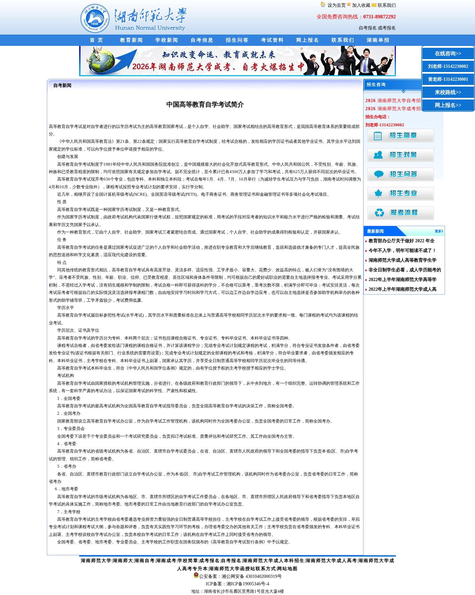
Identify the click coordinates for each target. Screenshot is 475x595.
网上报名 (308, 40)
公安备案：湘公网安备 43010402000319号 (240, 576)
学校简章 (188, 560)
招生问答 (237, 40)
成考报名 (387, 28)
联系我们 (386, 5)
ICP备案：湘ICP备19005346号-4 (237, 583)
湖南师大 (123, 560)
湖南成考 (166, 560)
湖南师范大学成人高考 (331, 560)
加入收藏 (361, 5)
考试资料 (272, 40)
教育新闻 (131, 40)
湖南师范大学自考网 (135, 17)
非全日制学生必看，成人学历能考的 (405, 269)
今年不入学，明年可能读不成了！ (403, 250)
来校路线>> (448, 92)
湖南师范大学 (96, 560)
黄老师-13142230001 (448, 79)
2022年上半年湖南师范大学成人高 (403, 289)
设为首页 (336, 5)
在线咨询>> (448, 53)
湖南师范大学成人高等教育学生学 (403, 260)
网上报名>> (448, 105)
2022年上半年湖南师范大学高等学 (403, 279)
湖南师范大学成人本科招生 (274, 560)
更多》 (440, 231)
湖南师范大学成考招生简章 (400, 108)
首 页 (97, 40)
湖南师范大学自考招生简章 (400, 100)
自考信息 (202, 40)
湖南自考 (144, 560)
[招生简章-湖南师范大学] (237, 74)
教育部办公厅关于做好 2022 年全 (402, 240)
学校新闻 (167, 40)
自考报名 (368, 28)
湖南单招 (378, 40)
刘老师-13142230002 (448, 66)
